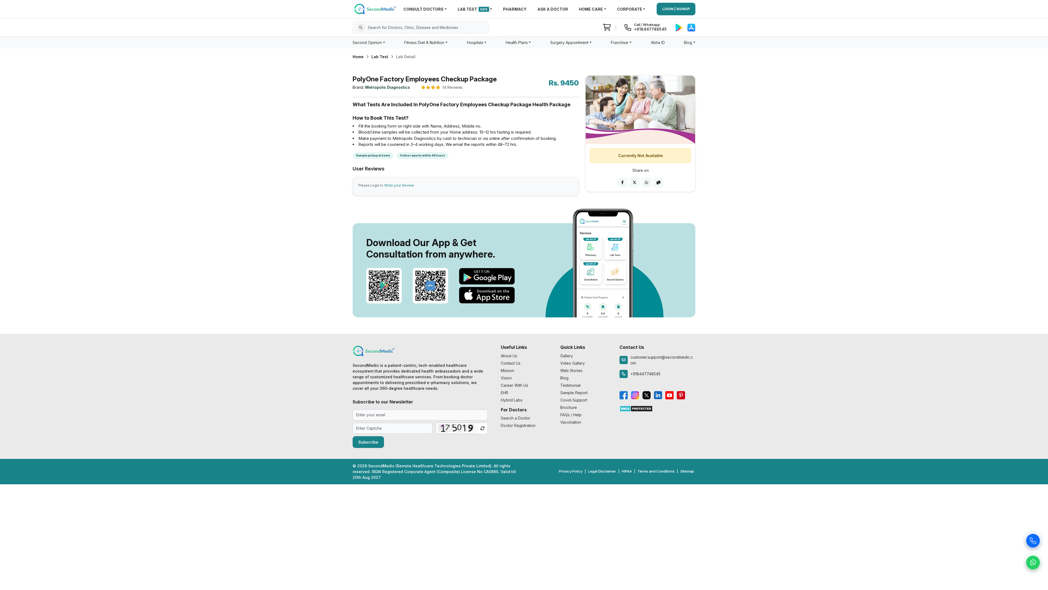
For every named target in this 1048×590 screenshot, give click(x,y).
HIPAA (627, 471)
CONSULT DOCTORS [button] (423, 9)
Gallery (566, 355)
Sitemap (687, 471)
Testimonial (570, 385)
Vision (506, 378)
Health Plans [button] (517, 42)
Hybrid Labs (511, 400)
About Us (509, 355)
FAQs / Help (571, 414)
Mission (507, 370)
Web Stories (571, 370)
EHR (504, 392)
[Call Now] (1033, 541)
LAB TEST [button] (473, 9)
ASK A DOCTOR (552, 9)
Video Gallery (572, 363)
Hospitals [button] (475, 42)
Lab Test (379, 56)
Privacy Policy (570, 471)
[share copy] (658, 182)
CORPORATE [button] (629, 9)
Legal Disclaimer (602, 471)
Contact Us (510, 363)
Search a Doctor (515, 418)
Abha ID (658, 42)
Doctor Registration (518, 425)
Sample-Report (574, 392)
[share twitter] (634, 182)
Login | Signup (676, 9)
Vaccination (570, 422)
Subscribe (368, 442)
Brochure (568, 407)
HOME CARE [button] (591, 9)
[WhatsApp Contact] (1033, 563)
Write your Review (399, 185)
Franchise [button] (619, 42)
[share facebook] (622, 182)
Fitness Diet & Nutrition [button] (424, 42)
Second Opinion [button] (367, 42)
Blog (564, 378)
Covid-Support (573, 400)
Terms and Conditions (656, 471)
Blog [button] (688, 42)
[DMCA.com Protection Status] (636, 408)
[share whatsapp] (646, 182)
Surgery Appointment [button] (569, 42)
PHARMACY (514, 9)
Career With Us (514, 385)
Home (358, 56)
